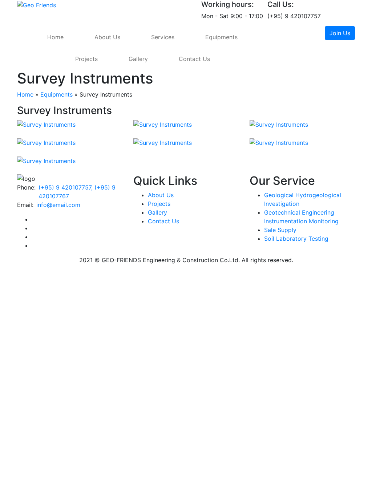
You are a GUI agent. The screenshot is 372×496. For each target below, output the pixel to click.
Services (162, 37)
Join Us (339, 33)
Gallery (138, 58)
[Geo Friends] (36, 4)
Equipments (221, 37)
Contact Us (194, 58)
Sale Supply (280, 229)
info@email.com (58, 204)
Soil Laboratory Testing (296, 238)
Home (55, 37)
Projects (86, 58)
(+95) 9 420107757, (66, 187)
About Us (107, 37)
